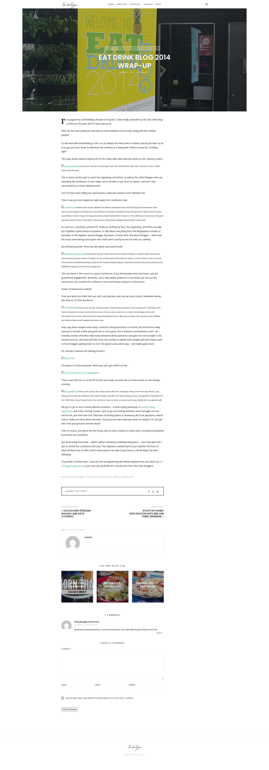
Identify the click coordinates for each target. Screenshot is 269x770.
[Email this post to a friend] (157, 491)
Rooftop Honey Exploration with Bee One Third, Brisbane (147, 513)
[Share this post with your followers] (153, 491)
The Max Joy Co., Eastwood (148, 584)
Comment (66, 649)
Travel (155, 48)
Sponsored (128, 477)
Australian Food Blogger (74, 477)
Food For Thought (129, 48)
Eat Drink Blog (106, 477)
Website (132, 685)
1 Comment (142, 72)
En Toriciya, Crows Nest (112, 584)
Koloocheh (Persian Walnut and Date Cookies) (76, 513)
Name (64, 685)
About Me (122, 4)
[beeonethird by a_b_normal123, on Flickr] (68, 391)
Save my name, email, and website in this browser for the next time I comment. (99, 698)
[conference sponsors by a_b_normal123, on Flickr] (73, 253)
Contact (148, 4)
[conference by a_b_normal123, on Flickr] (68, 207)
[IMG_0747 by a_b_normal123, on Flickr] (67, 358)
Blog (158, 4)
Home (111, 4)
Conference (92, 477)
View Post (77, 592)
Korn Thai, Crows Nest (77, 584)
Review (145, 48)
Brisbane (111, 48)
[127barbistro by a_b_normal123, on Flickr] (69, 307)
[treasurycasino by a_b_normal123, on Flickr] (70, 165)
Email (98, 685)
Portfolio (135, 4)
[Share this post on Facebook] (149, 491)
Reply (159, 633)
